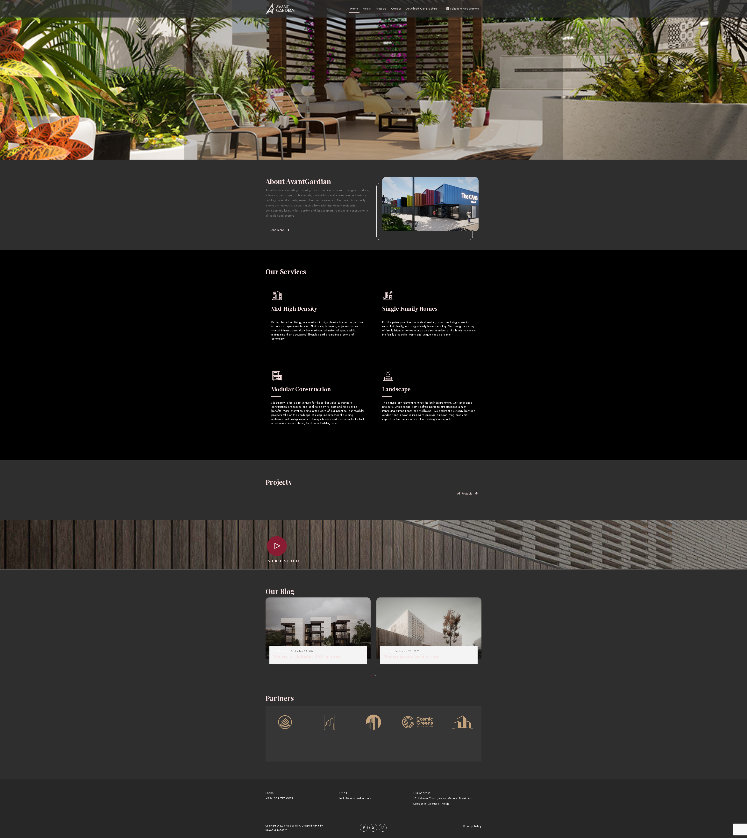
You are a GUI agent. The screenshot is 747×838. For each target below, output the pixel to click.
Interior (387, 651)
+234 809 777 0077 (279, 798)
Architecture (280, 651)
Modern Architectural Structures (306, 656)
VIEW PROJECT (257, 107)
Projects (381, 8)
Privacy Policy (472, 826)
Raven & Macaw (276, 830)
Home (354, 8)
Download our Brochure (422, 8)
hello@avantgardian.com (355, 798)
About (367, 8)
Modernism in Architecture (411, 656)
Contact (396, 8)
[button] (372, 675)
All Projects (464, 493)
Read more (276, 230)
